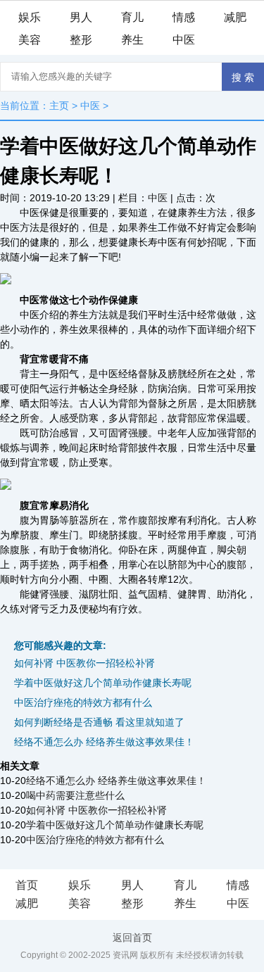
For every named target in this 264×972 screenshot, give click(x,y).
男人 (81, 17)
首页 (26, 885)
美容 (29, 40)
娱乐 (29, 17)
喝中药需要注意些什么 (75, 795)
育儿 (132, 17)
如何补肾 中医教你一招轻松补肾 (84, 663)
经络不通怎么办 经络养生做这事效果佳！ (104, 741)
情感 (183, 17)
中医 (183, 40)
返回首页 (132, 937)
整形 (81, 40)
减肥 (235, 17)
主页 (59, 105)
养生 (132, 40)
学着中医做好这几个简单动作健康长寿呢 (102, 682)
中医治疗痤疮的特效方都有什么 (83, 702)
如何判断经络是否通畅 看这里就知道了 (99, 722)
